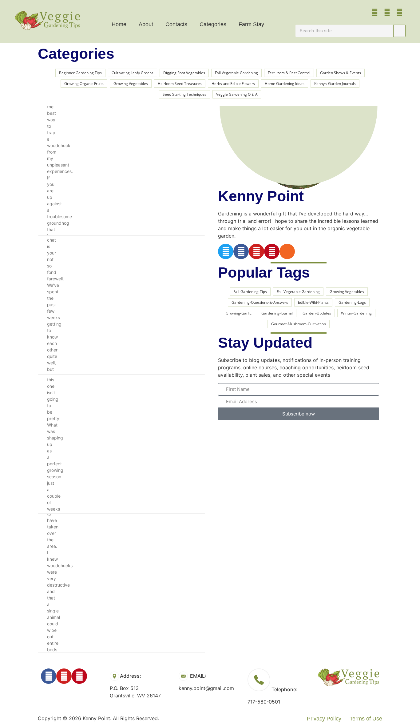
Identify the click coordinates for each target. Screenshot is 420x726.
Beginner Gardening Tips (80, 72)
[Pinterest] (399, 12)
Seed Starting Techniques (184, 94)
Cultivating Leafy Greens (132, 72)
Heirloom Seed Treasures (180, 83)
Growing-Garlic (239, 313)
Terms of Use (366, 719)
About (146, 24)
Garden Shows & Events (340, 72)
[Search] (399, 31)
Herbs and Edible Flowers (233, 83)
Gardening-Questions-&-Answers (260, 302)
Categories (213, 24)
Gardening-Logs (352, 302)
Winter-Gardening (356, 313)
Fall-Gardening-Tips (250, 291)
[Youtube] (387, 12)
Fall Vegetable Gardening (236, 72)
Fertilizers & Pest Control (289, 72)
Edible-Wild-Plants (313, 302)
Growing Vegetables (130, 83)
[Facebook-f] (375, 12)
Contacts (176, 24)
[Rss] (287, 251)
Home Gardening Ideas (284, 83)
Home (119, 24)
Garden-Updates (317, 313)
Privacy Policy (324, 719)
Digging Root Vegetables (184, 72)
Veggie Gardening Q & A (237, 94)
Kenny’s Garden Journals (335, 83)
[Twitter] (225, 251)
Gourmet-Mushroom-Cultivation (298, 324)
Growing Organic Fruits (84, 83)
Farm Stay (251, 24)
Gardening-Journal (277, 313)
